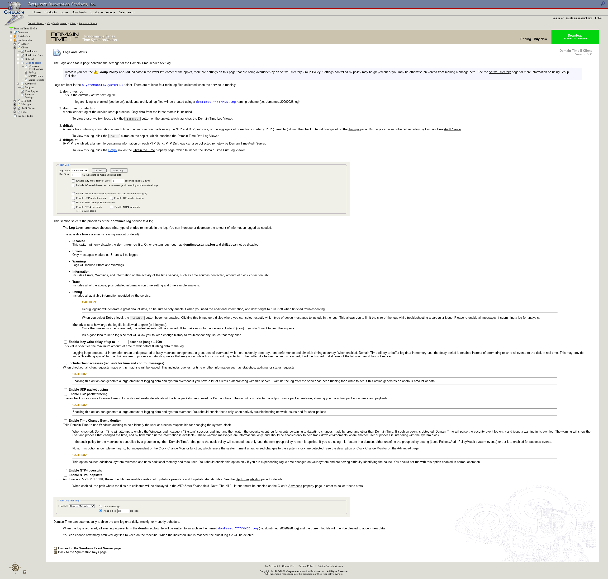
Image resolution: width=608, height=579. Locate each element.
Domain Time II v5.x (25, 28)
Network (29, 58)
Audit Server (28, 108)
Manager (26, 104)
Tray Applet (31, 91)
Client (73, 23)
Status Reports (36, 79)
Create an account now (579, 18)
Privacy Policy (306, 566)
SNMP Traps (35, 76)
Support (29, 87)
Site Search (127, 12)
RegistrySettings (29, 96)
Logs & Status (33, 62)
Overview (23, 32)
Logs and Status (88, 23)
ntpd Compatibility (248, 479)
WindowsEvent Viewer (35, 67)
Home (37, 12)
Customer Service (102, 12)
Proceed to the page (89, 548)
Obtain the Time (34, 55)
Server (24, 43)
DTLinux (26, 100)
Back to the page (82, 552)
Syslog (32, 72)
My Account (271, 566)
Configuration (59, 23)
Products (50, 12)
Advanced (30, 83)
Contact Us (288, 566)
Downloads (79, 12)
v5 (48, 23)
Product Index (25, 115)
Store (64, 12)
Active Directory (500, 72)
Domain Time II (36, 23)
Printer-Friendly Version (330, 566)
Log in (556, 18)
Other (24, 112)
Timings (353, 129)
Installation (24, 36)
